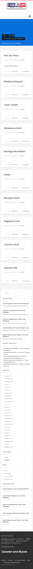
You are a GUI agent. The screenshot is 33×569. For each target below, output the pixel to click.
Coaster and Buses (14, 551)
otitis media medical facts (10, 364)
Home (4, 36)
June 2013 (7, 430)
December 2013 (8, 416)
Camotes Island (11, 244)
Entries (7, 473)
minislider (11, 36)
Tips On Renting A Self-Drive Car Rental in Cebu (16, 328)
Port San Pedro (11, 55)
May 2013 (6, 433)
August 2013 (7, 427)
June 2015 (7, 387)
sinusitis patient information (11, 348)
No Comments (25, 71)
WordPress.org (8, 479)
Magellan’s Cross (12, 221)
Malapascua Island (13, 128)
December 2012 (8, 438)
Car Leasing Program (20, 560)
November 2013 (8, 418)
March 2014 (7, 410)
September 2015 (8, 381)
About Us (3, 560)
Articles (6, 457)
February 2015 (8, 393)
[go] (28, 293)
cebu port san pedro (11, 66)
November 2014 (8, 398)
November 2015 (8, 379)
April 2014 (7, 407)
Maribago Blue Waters (15, 151)
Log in (5, 470)
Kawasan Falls (10, 267)
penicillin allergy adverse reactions (13, 360)
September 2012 (8, 441)
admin (22, 60)
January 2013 (7, 435)
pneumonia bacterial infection (12, 356)
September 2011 (8, 447)
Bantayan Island (12, 197)
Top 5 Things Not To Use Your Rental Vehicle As (16, 303)
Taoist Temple (11, 104)
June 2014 (7, 404)
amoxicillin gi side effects (10, 352)
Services (10, 560)
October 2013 (7, 421)
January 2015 (7, 396)
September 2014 (8, 401)
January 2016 (7, 376)
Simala (7, 174)
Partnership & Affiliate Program (12, 562)
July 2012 (6, 444)
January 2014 (7, 413)
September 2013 (8, 424)
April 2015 (7, 390)
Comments (8, 476)
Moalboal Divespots (13, 81)
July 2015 (6, 384)
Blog (29, 560)
